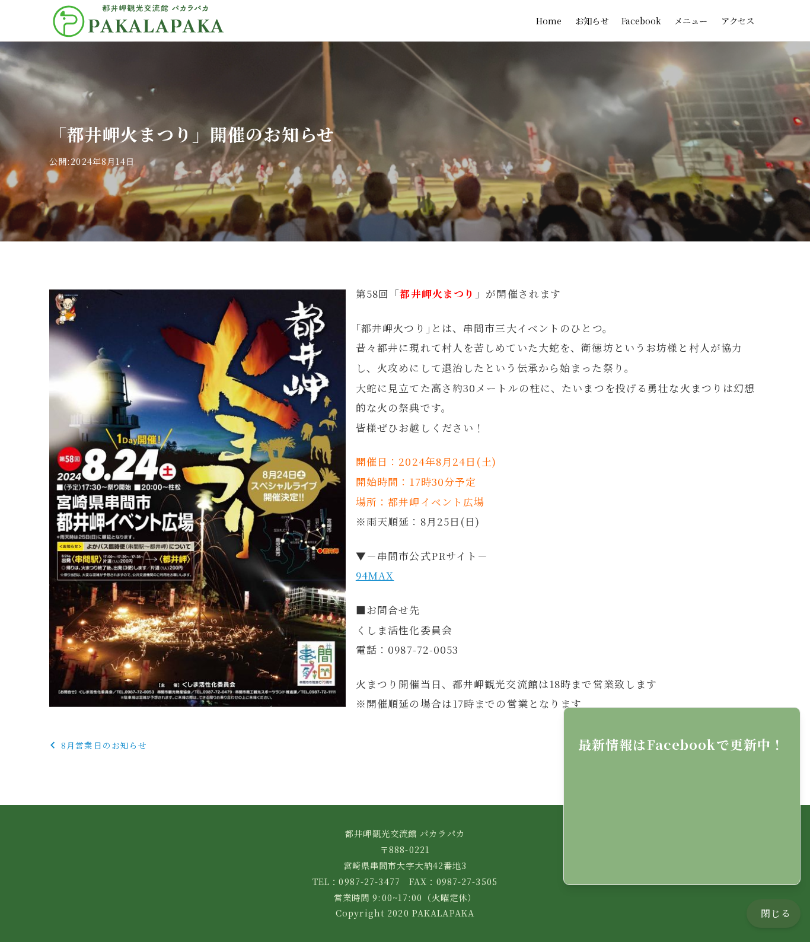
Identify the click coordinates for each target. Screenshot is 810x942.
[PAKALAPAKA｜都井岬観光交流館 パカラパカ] (138, 21)
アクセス (737, 20)
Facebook (641, 20)
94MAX (375, 575)
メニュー (690, 20)
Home (549, 20)
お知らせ (591, 20)
